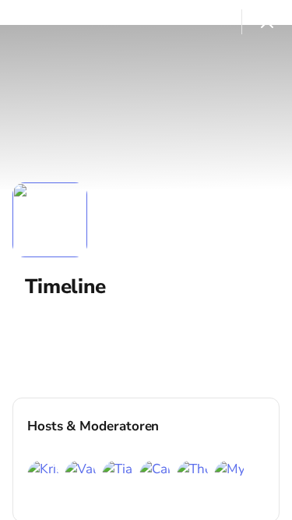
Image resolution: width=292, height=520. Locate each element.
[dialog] (146, 260)
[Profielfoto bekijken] (49, 219)
